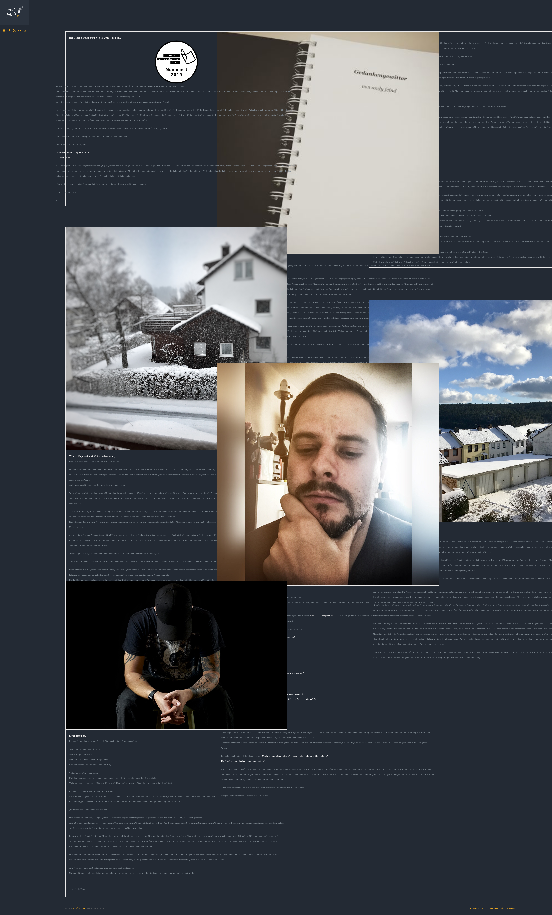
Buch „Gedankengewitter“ (321, 615)
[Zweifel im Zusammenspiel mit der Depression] (328, 474)
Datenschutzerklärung (489, 908)
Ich (187, 346)
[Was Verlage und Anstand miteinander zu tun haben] (328, 143)
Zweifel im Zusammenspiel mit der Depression (328, 469)
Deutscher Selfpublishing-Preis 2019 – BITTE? (95, 38)
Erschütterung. (176, 649)
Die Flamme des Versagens (480, 405)
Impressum (474, 908)
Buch (324, 150)
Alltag (167, 346)
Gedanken (330, 150)
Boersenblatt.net (63, 157)
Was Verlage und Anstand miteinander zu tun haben (328, 137)
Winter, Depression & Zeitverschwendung (176, 333)
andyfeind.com (79, 908)
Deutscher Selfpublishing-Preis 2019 (72, 152)
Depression (173, 346)
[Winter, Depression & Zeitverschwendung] (176, 338)
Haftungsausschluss (507, 908)
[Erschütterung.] (176, 655)
